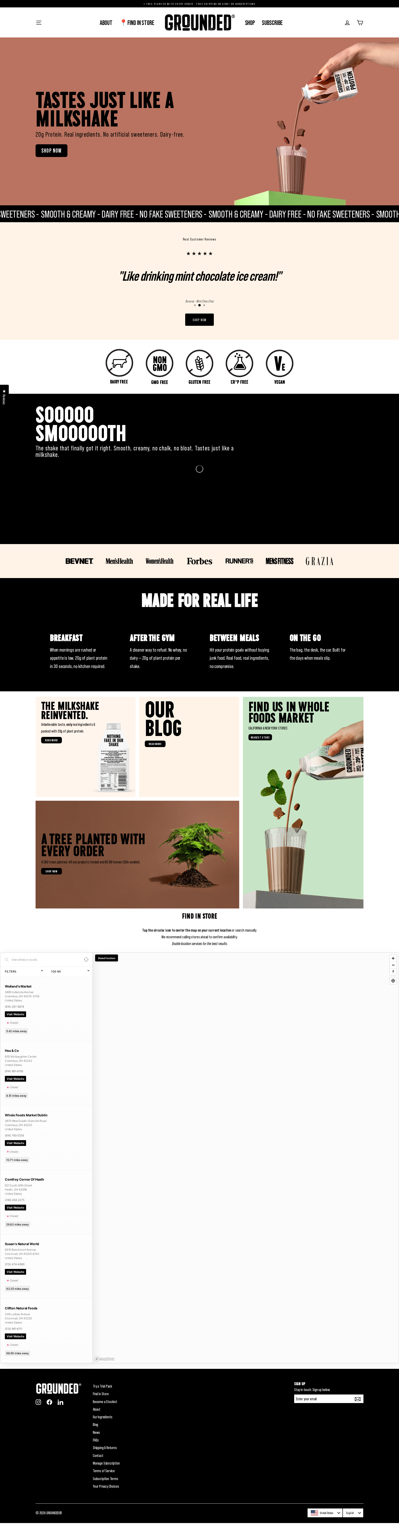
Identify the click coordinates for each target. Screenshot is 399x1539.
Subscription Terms (105, 1494)
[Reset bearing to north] (393, 987)
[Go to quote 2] (199, 321)
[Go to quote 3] (204, 321)
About (106, 22)
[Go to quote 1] (195, 321)
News (96, 1448)
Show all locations (106, 974)
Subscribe (272, 22)
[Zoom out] (393, 981)
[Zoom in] (393, 974)
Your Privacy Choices (106, 1502)
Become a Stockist (105, 1417)
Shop (250, 22)
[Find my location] (393, 996)
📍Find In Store (136, 22)
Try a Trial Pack (102, 1402)
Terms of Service (104, 1486)
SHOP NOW (199, 335)
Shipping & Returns (105, 1463)
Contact (98, 1471)
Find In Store (101, 1409)
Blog (95, 1440)
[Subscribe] (358, 1415)
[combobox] (325, 1528)
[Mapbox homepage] (104, 1375)
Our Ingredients (102, 1432)
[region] (246, 1174)
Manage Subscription (106, 1479)
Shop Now (51, 150)
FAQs (96, 1456)
